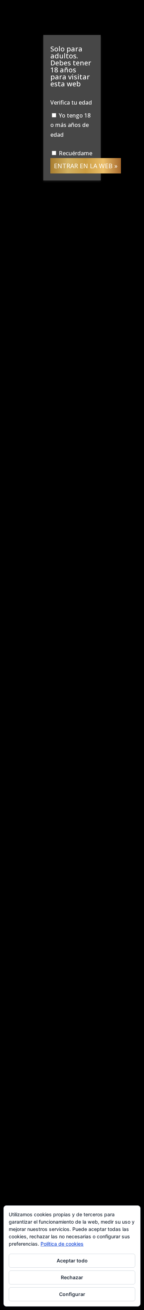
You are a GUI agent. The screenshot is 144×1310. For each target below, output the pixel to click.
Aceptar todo (72, 1260)
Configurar (72, 1294)
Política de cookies (62, 1244)
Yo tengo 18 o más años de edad (70, 125)
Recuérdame (74, 153)
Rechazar (72, 1277)
